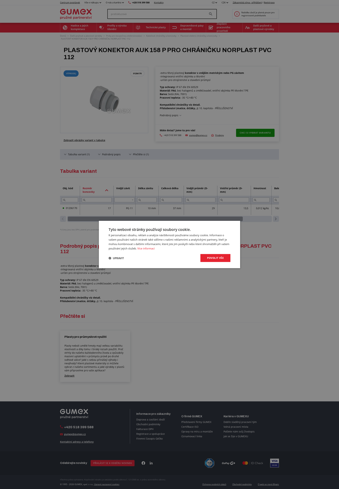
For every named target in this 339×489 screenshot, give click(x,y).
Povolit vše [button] (215, 258)
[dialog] (169, 244)
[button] (116, 258)
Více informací (146, 248)
